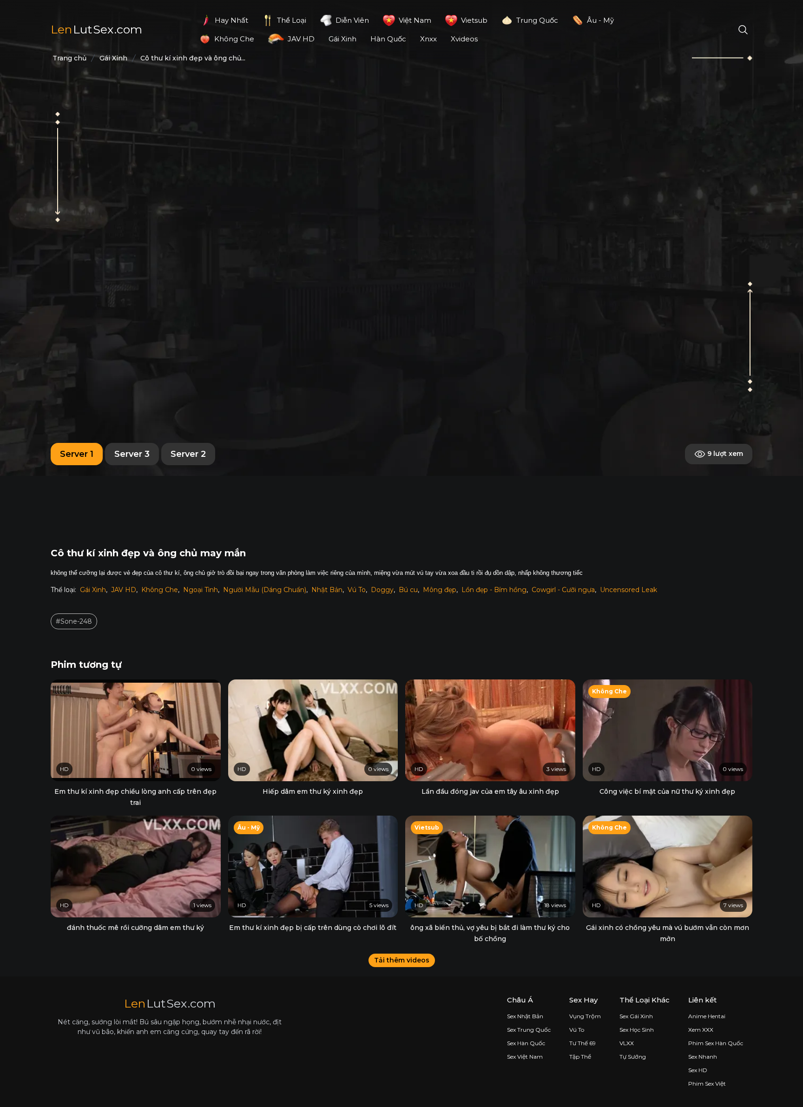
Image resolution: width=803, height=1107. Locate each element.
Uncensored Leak (628, 590)
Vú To (357, 590)
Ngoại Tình (200, 590)
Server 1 (76, 454)
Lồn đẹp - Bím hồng (494, 590)
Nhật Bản (326, 590)
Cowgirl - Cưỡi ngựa (563, 590)
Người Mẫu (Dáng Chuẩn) (264, 590)
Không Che (159, 590)
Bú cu (408, 590)
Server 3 (132, 454)
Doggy (382, 590)
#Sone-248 (74, 621)
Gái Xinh (93, 590)
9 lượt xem (724, 453)
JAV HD (123, 590)
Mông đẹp (439, 590)
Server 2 (188, 454)
